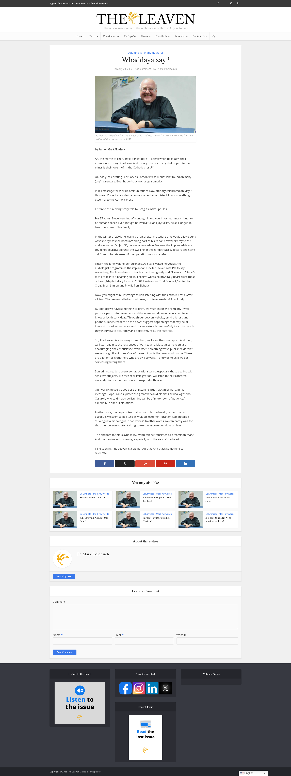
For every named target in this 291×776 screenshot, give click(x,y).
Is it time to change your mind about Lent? (218, 519)
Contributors (109, 36)
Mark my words (154, 52)
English (248, 773)
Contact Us (199, 36)
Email (119, 635)
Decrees (93, 36)
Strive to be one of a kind (93, 497)
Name (58, 635)
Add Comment (143, 68)
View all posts (63, 576)
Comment (59, 601)
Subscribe (180, 36)
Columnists (135, 52)
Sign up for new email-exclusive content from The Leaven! (79, 3)
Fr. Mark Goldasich (167, 68)
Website (181, 635)
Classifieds (161, 36)
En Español (130, 36)
